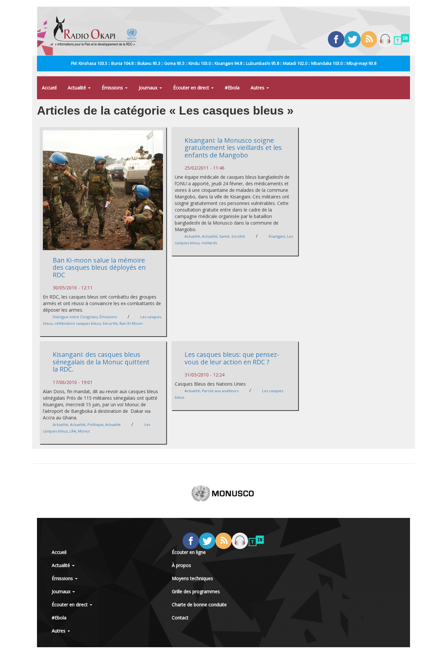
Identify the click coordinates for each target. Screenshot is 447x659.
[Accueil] (98, 31)
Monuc (84, 431)
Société (238, 236)
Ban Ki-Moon (131, 323)
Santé (224, 236)
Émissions (113, 87)
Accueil (49, 87)
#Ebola (232, 87)
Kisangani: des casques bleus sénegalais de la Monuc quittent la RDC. (101, 362)
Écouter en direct (191, 87)
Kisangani (277, 236)
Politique (95, 424)
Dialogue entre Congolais (75, 316)
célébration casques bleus (77, 323)
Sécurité (109, 323)
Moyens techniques (192, 578)
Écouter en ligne (189, 552)
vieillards (209, 242)
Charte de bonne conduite (199, 604)
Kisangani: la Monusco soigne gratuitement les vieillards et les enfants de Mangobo (233, 147)
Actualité (77, 87)
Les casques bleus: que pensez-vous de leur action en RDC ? (232, 358)
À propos (181, 565)
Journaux (149, 87)
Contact (180, 617)
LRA (72, 431)
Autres (258, 87)
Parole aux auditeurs (220, 390)
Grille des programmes (196, 591)
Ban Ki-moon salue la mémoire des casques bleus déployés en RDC (99, 267)
